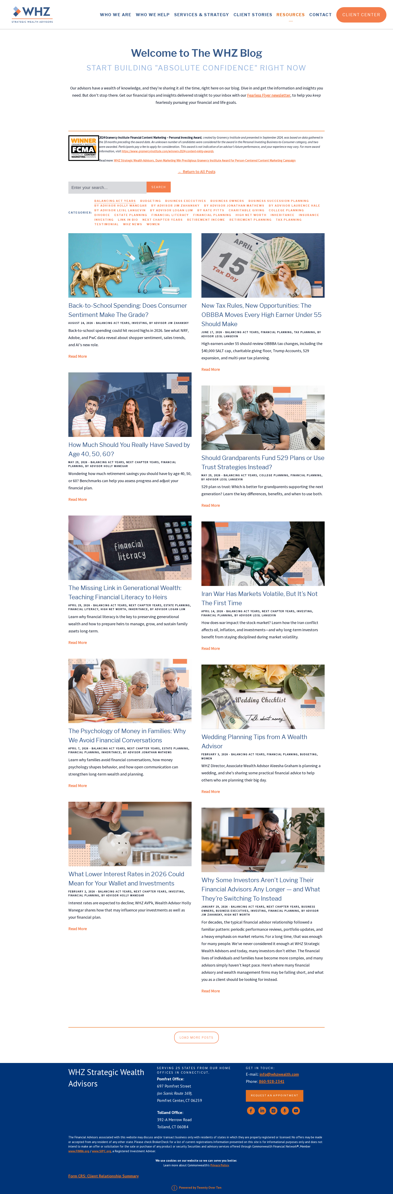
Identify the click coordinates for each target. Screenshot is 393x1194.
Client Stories (253, 14)
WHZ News (132, 224)
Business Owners (227, 200)
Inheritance (283, 215)
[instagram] (273, 1111)
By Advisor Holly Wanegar (120, 205)
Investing (104, 219)
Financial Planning (212, 215)
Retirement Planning (250, 219)
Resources (291, 14)
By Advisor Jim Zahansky (175, 205)
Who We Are (115, 14)
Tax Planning (289, 219)
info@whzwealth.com (279, 1074)
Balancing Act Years (115, 200)
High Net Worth (251, 215)
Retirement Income (206, 219)
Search (158, 187)
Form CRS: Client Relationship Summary (103, 1176)
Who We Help (153, 14)
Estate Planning (130, 215)
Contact (320, 14)
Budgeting (150, 200)
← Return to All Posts (196, 171)
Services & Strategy (201, 14)
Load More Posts (196, 1037)
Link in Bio (128, 219)
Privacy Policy (219, 1165)
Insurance (309, 215)
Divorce (102, 215)
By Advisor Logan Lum (171, 210)
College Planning (286, 210)
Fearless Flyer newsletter (268, 95)
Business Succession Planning (278, 200)
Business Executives (185, 200)
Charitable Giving (246, 210)
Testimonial (106, 224)
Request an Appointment (274, 1095)
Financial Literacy (170, 215)
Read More (77, 356)
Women (153, 224)
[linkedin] (262, 1111)
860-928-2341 (271, 1081)
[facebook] (251, 1111)
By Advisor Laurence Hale (294, 205)
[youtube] (296, 1111)
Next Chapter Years (162, 219)
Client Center (361, 14)
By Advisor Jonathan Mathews (234, 205)
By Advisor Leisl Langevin (120, 210)
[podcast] (285, 1111)
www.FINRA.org (78, 1151)
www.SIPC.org (101, 1151)
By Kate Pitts (210, 210)
